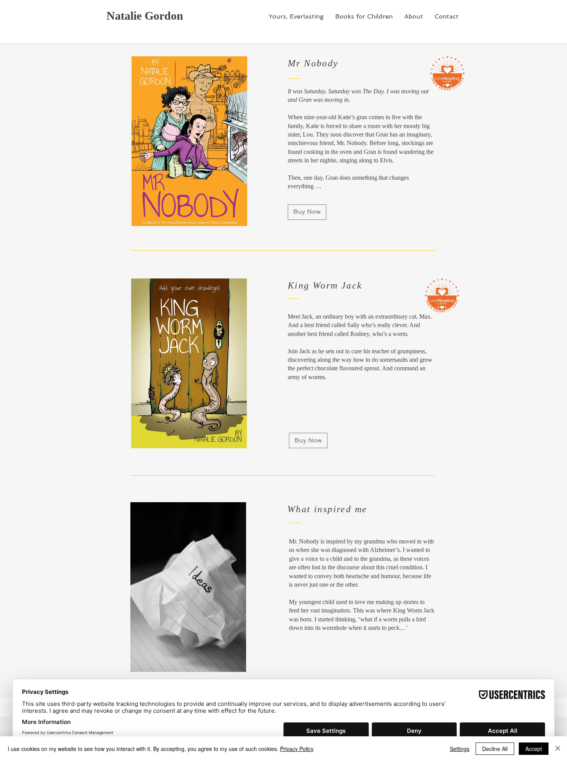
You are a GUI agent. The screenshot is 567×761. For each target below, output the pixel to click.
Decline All (495, 749)
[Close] (557, 748)
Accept (533, 749)
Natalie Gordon (144, 15)
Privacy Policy (297, 749)
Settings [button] (459, 749)
